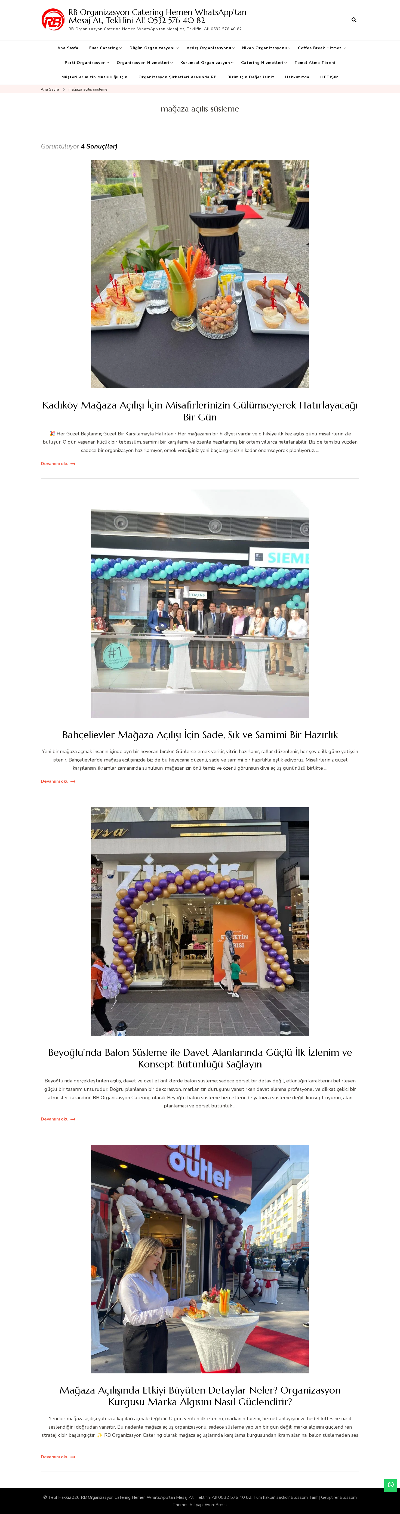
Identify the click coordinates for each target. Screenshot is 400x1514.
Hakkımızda (297, 77)
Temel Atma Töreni (315, 62)
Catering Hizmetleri (262, 62)
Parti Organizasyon (85, 62)
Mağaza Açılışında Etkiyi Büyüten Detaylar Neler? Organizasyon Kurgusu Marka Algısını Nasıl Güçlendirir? (200, 1396)
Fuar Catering (104, 48)
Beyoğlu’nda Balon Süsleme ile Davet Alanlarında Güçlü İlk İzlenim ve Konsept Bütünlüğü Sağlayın (200, 1058)
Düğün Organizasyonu (153, 48)
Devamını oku (55, 464)
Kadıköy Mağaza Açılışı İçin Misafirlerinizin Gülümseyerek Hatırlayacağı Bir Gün (200, 411)
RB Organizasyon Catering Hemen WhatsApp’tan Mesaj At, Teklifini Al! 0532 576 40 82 (158, 16)
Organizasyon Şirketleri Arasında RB (178, 77)
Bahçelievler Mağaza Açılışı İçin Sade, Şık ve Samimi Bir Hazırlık (200, 735)
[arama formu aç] (354, 20)
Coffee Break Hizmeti (320, 48)
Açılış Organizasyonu (209, 48)
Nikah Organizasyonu (264, 48)
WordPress (216, 1505)
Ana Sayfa (67, 48)
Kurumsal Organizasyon (205, 62)
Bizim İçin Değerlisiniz (250, 77)
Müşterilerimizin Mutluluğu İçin (94, 77)
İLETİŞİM (329, 77)
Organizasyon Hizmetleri (143, 62)
